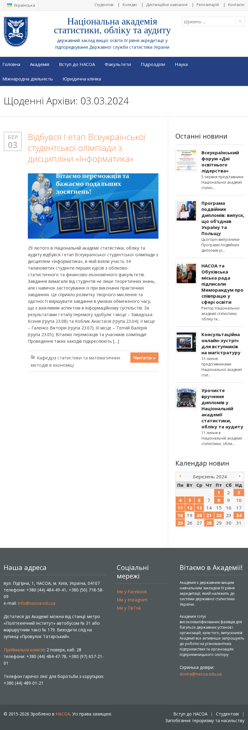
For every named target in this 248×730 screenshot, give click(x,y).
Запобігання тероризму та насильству (204, 720)
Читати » (144, 358)
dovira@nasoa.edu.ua (201, 674)
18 (180, 515)
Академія (39, 64)
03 (13, 144)
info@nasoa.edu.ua (36, 603)
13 (199, 508)
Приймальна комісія (24, 650)
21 (209, 515)
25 (180, 523)
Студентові (103, 4)
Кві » (240, 476)
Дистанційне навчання (167, 4)
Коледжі (129, 4)
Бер (13, 137)
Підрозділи (153, 64)
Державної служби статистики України (129, 47)
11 (180, 508)
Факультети (118, 64)
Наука (181, 64)
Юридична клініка (82, 79)
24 (239, 515)
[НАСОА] (28, 32)
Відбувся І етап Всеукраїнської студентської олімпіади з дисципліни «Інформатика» (86, 147)
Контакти (236, 4)
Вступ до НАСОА (77, 64)
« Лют (180, 476)
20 (199, 515)
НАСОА (63, 714)
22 (219, 515)
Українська (24, 5)
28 (209, 523)
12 (189, 508)
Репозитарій (208, 4)
